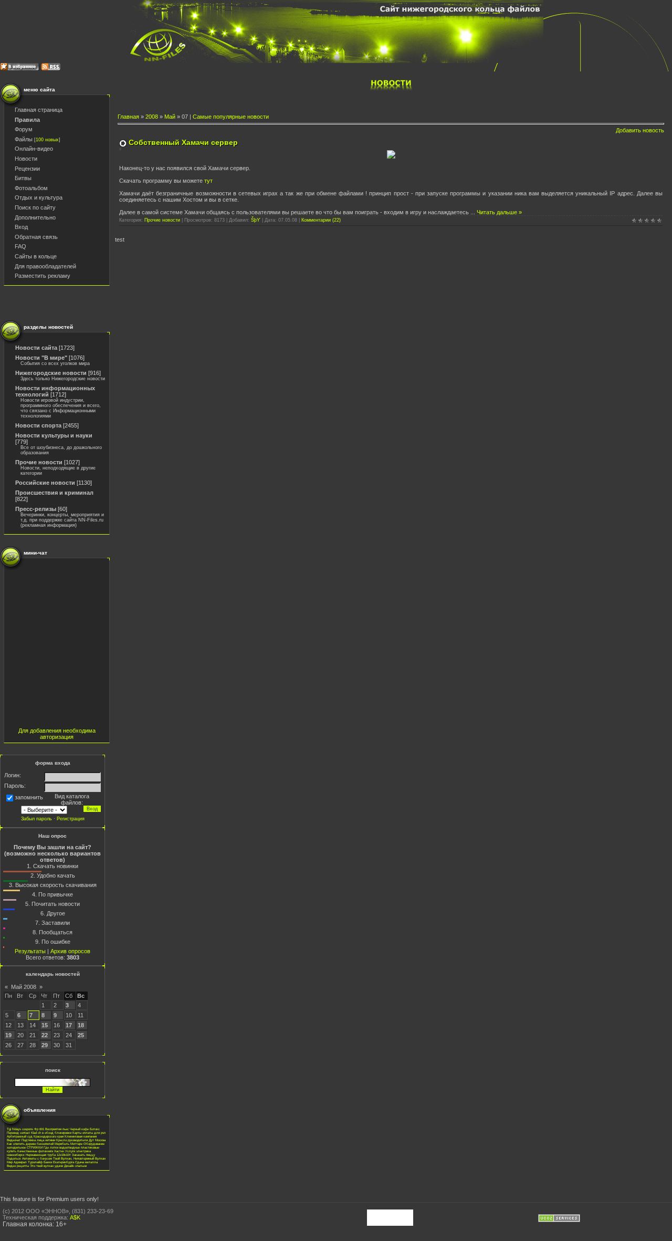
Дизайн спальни (75, 1165)
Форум (24, 129)
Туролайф (35, 1162)
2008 (151, 116)
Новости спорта (38, 425)
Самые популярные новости (231, 116)
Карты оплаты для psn (89, 1132)
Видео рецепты (18, 1165)
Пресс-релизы (35, 509)
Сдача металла (86, 1162)
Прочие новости (38, 462)
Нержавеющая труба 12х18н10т (48, 1154)
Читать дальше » (499, 212)
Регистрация (71, 818)
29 (44, 1045)
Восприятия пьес (57, 1129)
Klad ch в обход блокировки (51, 1132)
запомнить (29, 798)
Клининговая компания (81, 1136)
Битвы (23, 178)
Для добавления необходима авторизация (57, 733)
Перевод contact (18, 1132)
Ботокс (95, 1129)
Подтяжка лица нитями (38, 1140)
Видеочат (13, 1140)
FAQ (20, 246)
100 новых (47, 139)
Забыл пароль (36, 818)
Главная (128, 116)
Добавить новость (640, 130)
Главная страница (38, 110)
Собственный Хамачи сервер (183, 142)
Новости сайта (36, 348)
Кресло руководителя (72, 1140)
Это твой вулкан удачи (46, 1165)
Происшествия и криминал (54, 492)
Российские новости (45, 482)
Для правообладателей (45, 266)
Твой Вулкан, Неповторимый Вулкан (79, 1158)
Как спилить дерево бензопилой (30, 1143)
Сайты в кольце (36, 256)
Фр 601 (39, 1129)
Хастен (59, 1151)
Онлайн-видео (34, 148)
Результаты (30, 951)
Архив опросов (70, 951)
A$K (75, 1217)
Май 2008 (23, 987)
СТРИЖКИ (35, 1147)
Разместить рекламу (42, 276)
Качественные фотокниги (35, 1151)
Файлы (24, 139)
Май (169, 116)
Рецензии (27, 168)
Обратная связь (36, 237)
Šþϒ (255, 220)
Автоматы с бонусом (37, 1158)
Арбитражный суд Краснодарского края (35, 1136)
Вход (21, 227)
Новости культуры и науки (53, 435)
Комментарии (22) (321, 220)
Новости (26, 158)
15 (44, 1025)
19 (8, 1035)
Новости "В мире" (41, 357)
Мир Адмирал (17, 1162)
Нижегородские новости (51, 373)
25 (81, 1035)
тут (208, 181)
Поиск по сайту (35, 207)
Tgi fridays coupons (20, 1129)
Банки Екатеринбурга (59, 1162)
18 (81, 1025)
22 (44, 1035)
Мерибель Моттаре (68, 1143)
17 (69, 1025)
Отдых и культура (38, 197)
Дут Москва (97, 1140)
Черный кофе (79, 1129)
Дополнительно (35, 217)
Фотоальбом (31, 188)
